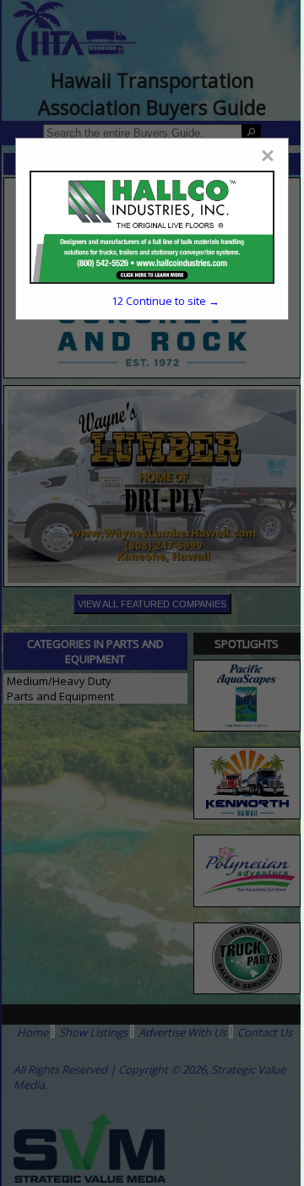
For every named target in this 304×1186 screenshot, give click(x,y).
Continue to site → (165, 300)
